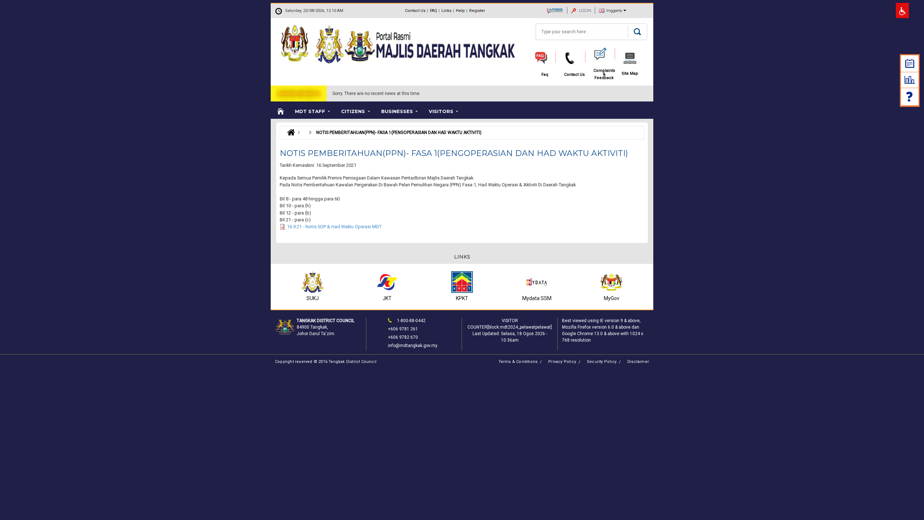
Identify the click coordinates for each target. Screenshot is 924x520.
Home (280, 111)
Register (477, 10)
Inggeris (614, 10)
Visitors (442, 111)
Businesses (397, 111)
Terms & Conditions (518, 361)
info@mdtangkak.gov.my (412, 345)
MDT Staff (311, 111)
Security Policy (601, 361)
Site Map (630, 73)
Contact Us (415, 10)
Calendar (909, 63)
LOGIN (584, 10)
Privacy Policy (562, 361)
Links (446, 10)
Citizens (353, 111)
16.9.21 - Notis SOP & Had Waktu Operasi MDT (334, 226)
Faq (910, 96)
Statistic (910, 80)
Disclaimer (638, 361)
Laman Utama (289, 132)
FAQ (433, 10)
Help (460, 10)
